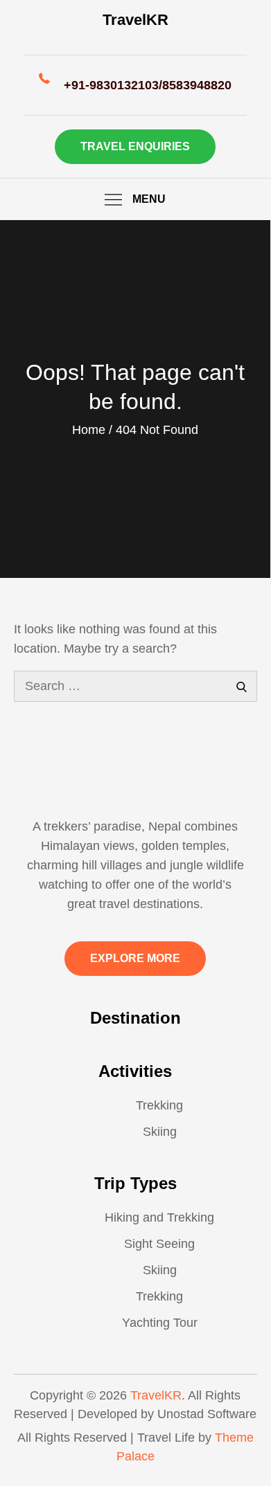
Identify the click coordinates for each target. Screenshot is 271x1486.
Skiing (160, 1132)
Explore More (135, 958)
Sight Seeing (159, 1244)
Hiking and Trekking (159, 1217)
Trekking (159, 1105)
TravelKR (135, 19)
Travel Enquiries (135, 146)
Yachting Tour (160, 1323)
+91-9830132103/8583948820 (147, 85)
